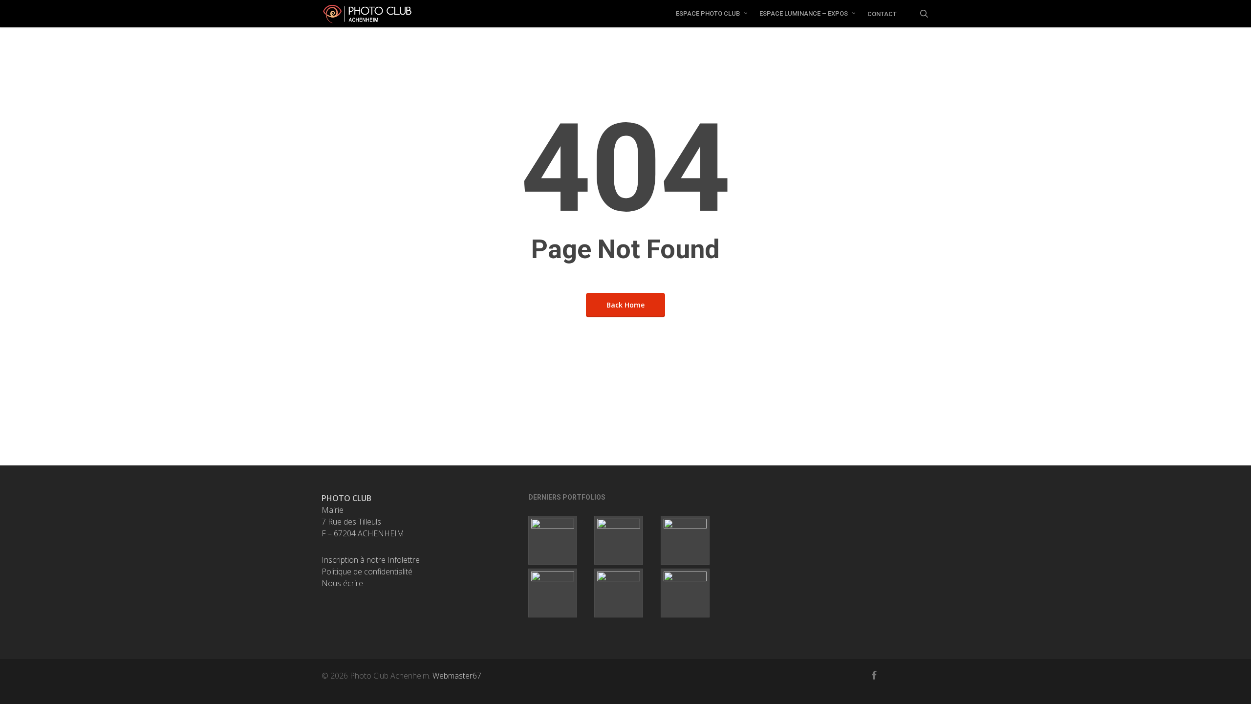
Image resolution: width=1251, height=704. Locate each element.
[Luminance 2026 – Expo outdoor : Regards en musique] (559, 540)
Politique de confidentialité (367, 571)
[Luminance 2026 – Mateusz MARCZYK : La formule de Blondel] (692, 593)
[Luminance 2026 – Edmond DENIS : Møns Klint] (559, 593)
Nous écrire (342, 583)
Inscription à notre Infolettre (371, 559)
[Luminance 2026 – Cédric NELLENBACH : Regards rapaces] (692, 540)
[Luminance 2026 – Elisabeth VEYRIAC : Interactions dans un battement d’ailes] (625, 540)
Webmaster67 (456, 675)
